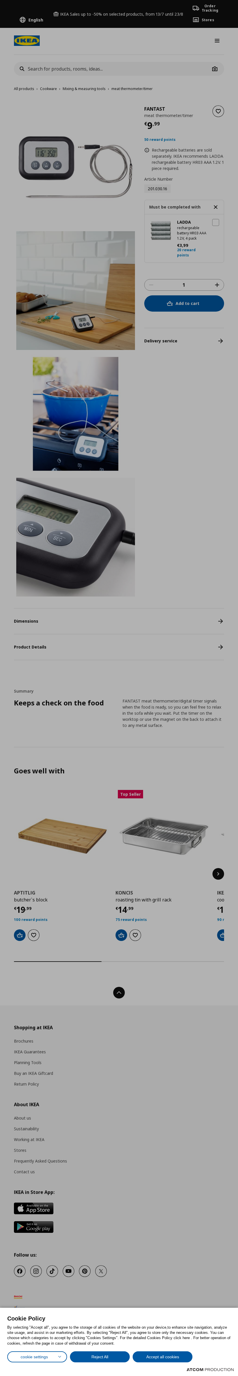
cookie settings (34, 1357)
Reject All (99, 1357)
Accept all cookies (162, 1357)
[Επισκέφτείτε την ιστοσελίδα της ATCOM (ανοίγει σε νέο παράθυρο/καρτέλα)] (210, 1370)
